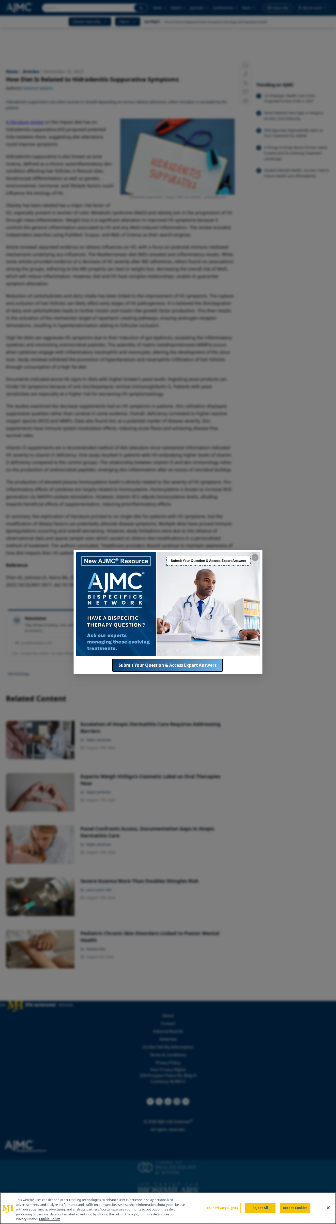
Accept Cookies (295, 1208)
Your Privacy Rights (222, 1208)
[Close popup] (255, 557)
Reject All (260, 1208)
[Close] (328, 1207)
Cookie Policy (49, 1219)
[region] (168, 1208)
